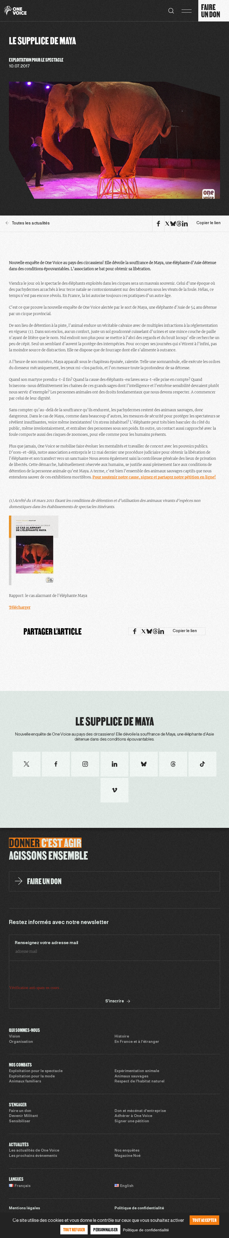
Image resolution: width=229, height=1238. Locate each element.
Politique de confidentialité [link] (146, 1230)
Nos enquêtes (127, 1150)
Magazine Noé (127, 1156)
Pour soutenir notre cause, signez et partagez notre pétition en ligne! (154, 477)
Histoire (122, 1036)
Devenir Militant (23, 1116)
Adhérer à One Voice (133, 1116)
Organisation (21, 1042)
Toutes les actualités (31, 223)
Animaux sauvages (131, 1076)
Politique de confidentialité (139, 1208)
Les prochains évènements (33, 1156)
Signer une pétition (132, 1121)
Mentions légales (24, 1208)
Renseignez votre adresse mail (46, 943)
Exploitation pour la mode (32, 1076)
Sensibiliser (19, 1121)
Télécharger (19, 607)
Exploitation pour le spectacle (36, 1071)
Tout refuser (74, 1229)
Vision (14, 1036)
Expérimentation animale (137, 1071)
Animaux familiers (25, 1081)
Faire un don (20, 1111)
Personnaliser (105, 1229)
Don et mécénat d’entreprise (140, 1111)
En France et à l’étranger (137, 1042)
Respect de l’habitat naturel (139, 1081)
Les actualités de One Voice (34, 1150)
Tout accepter (204, 1220)
